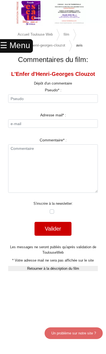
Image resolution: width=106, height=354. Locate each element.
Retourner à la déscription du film (53, 268)
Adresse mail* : (53, 115)
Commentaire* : (53, 140)
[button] (8, 13)
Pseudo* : (53, 90)
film (66, 34)
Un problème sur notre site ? (73, 333)
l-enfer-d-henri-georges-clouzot (41, 45)
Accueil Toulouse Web (35, 34)
